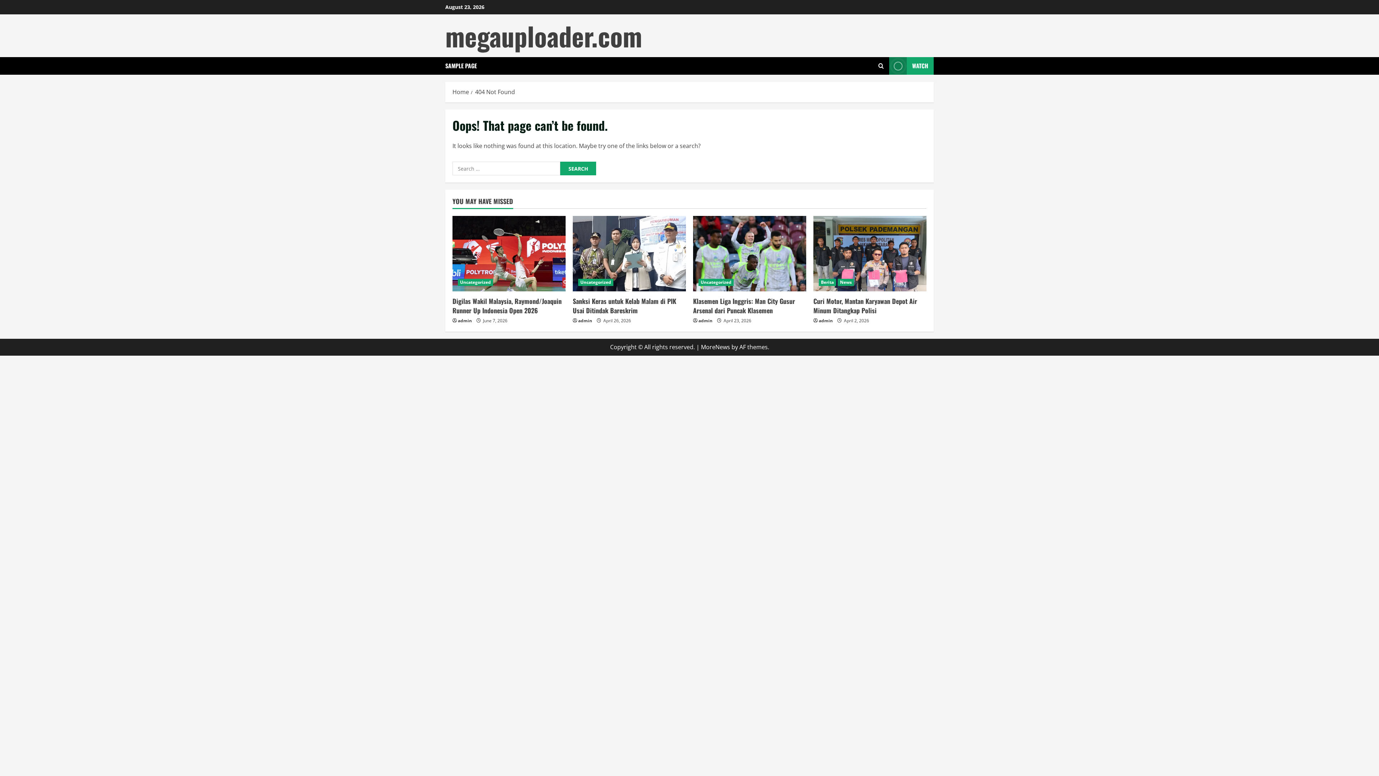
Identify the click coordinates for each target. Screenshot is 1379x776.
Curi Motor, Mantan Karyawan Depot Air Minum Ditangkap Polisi (865, 305)
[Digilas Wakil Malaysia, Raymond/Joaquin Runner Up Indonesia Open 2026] (509, 253)
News (846, 282)
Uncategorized (475, 282)
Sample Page (461, 65)
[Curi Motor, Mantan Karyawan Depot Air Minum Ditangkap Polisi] (870, 253)
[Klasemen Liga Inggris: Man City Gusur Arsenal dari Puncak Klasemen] (749, 253)
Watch (920, 65)
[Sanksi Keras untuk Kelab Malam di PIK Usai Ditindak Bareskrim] (629, 253)
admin (465, 321)
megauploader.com (543, 36)
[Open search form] (881, 66)
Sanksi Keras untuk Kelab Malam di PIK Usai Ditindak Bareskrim (624, 305)
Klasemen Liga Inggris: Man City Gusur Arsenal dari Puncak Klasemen (744, 305)
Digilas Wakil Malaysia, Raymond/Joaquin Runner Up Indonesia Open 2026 (507, 305)
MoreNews (715, 347)
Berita (827, 282)
